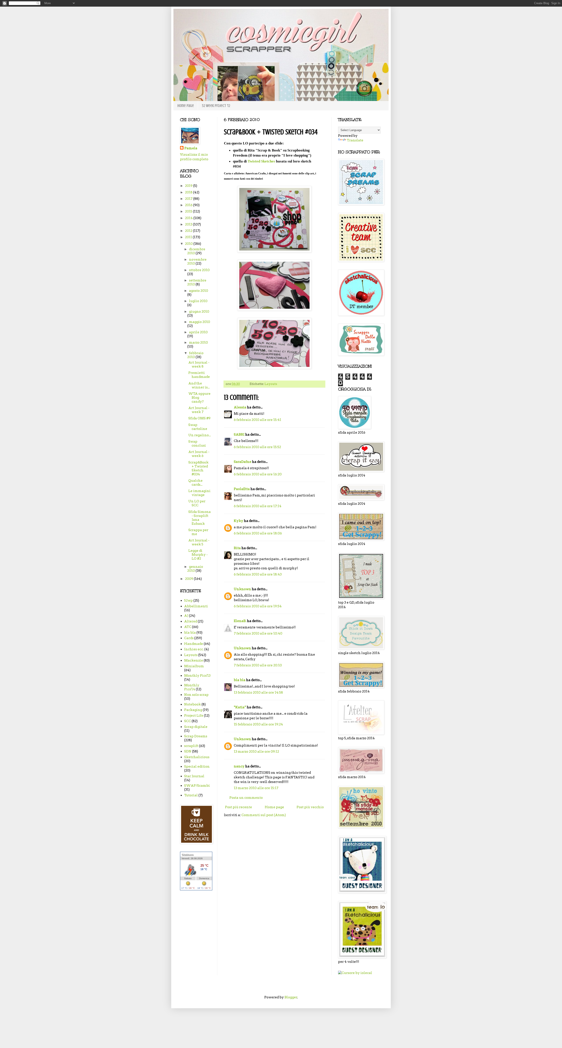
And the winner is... (199, 385)
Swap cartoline (197, 427)
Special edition (197, 766)
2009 (189, 579)
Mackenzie (193, 660)
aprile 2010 (198, 332)
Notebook (192, 704)
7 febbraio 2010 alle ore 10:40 (258, 633)
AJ (186, 616)
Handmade (193, 644)
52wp (188, 600)
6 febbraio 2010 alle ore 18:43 (258, 574)
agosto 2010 (198, 291)
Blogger (291, 997)
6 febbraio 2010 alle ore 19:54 (258, 606)
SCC (187, 721)
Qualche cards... (195, 483)
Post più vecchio (310, 807)
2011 (189, 237)
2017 (189, 199)
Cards (189, 638)
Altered (190, 621)
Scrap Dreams (195, 736)
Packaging (193, 710)
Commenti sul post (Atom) (263, 815)
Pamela (190, 148)
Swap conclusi (197, 443)
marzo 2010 (198, 343)
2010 (189, 244)
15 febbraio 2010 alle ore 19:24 (258, 724)
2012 (189, 231)
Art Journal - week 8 (198, 364)
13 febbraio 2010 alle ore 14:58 (258, 692)
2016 (189, 205)
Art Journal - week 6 (198, 454)
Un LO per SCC (196, 503)
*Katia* (240, 707)
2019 (189, 186)
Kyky (238, 521)
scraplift (191, 746)
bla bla (239, 680)
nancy (239, 766)
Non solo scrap (196, 695)
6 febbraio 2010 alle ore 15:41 (257, 420)
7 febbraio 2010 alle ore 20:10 (258, 665)
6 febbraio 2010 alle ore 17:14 (257, 506)
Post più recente (238, 807)
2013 (189, 224)
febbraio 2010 (195, 355)
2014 (189, 218)
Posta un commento (246, 798)
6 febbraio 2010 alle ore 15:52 (257, 447)
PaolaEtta (242, 489)
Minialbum (194, 666)
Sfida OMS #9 (199, 418)
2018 (189, 192)
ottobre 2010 (199, 270)
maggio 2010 (199, 322)
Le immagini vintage (199, 493)
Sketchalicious (196, 757)
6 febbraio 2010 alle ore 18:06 (258, 533)
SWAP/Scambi (197, 786)
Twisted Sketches (261, 161)
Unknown (242, 589)
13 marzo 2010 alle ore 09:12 (256, 752)
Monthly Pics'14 (191, 687)
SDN (187, 751)
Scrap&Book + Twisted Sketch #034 (198, 468)
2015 (189, 211)
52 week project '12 (216, 105)
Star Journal (194, 776)
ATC (187, 627)
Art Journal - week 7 (198, 410)
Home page (185, 105)
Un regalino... (199, 435)
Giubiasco (187, 854)
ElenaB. (240, 621)
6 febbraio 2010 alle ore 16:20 (258, 474)
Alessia (240, 407)
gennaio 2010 (195, 569)
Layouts (271, 384)
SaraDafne (242, 462)
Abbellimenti (196, 606)
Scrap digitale (195, 727)
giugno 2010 (199, 312)
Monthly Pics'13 (197, 676)
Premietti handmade (199, 375)
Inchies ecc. (194, 649)
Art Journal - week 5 (198, 542)
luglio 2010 (198, 301)
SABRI (239, 435)
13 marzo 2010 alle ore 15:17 (256, 788)
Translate (355, 140)
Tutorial (191, 795)
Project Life (193, 716)
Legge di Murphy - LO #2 (198, 555)
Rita (237, 548)
